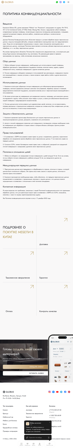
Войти (39, 445)
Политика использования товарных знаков (57, 439)
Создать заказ (36, 367)
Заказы (33, 445)
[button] (68, 2)
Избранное (27, 445)
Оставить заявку (36, 373)
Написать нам (49, 445)
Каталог (21, 445)
